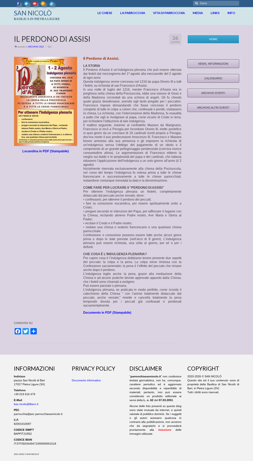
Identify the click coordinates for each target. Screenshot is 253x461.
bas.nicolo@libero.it (26, 404)
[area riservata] (51, 3)
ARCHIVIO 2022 (36, 46)
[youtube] (34, 3)
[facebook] (18, 3)
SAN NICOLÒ (33, 13)
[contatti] (43, 3)
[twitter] (26, 3)
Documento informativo (86, 380)
